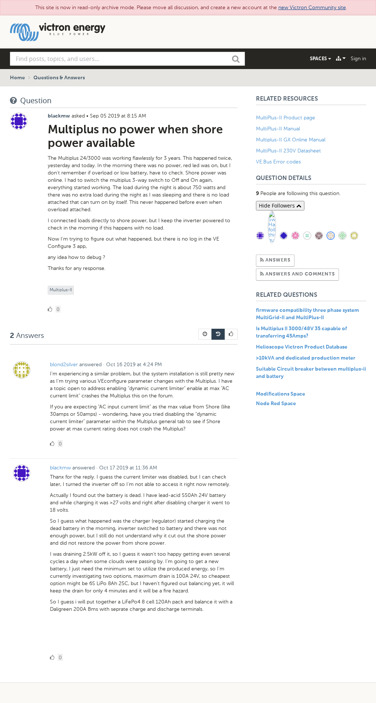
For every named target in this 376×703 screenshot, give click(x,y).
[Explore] (340, 58)
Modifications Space (280, 394)
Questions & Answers (59, 77)
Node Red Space (276, 403)
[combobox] (127, 59)
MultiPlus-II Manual (278, 129)
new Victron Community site (312, 7)
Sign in (358, 58)
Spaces (319, 58)
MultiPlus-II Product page (286, 118)
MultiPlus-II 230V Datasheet (289, 151)
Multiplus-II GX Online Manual (290, 140)
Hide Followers (277, 205)
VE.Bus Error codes (278, 162)
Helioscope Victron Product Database (301, 347)
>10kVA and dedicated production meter (305, 358)
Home (17, 77)
